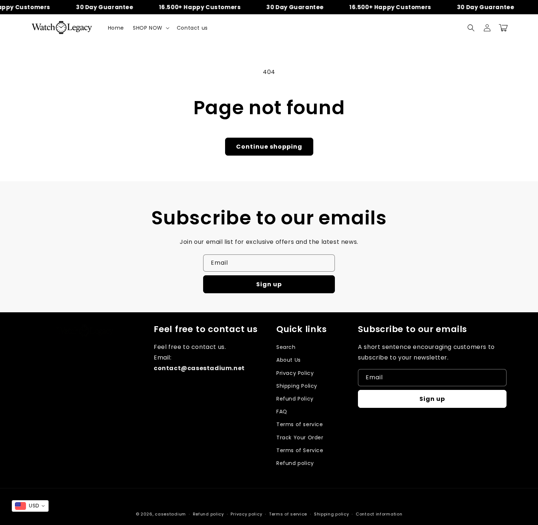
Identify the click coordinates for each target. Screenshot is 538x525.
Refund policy (295, 463)
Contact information (379, 514)
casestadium (170, 514)
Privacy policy (246, 514)
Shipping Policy (296, 386)
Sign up (269, 284)
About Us (288, 360)
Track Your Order (300, 437)
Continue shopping (269, 146)
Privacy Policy (295, 373)
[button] (150, 28)
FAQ (281, 411)
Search (286, 347)
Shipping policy (331, 514)
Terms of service (299, 424)
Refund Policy (295, 398)
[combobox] (30, 506)
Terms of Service (300, 450)
